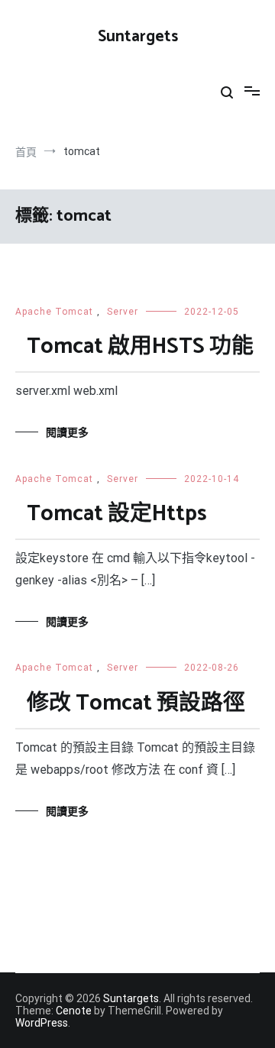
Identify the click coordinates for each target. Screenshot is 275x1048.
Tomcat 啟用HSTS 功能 (140, 346)
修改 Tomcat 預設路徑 (136, 703)
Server (122, 311)
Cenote (74, 1010)
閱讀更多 (67, 432)
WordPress (41, 1023)
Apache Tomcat (54, 311)
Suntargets (138, 37)
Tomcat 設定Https (117, 514)
